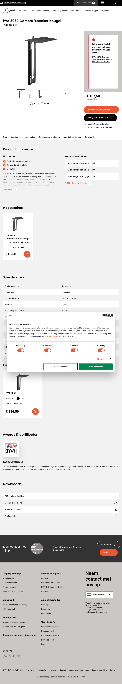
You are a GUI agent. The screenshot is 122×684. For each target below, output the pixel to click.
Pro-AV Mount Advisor (50, 583)
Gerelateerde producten (49, 137)
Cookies (63, 670)
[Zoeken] (102, 3)
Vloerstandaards (10, 583)
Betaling (44, 605)
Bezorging (45, 609)
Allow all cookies (96, 367)
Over (5, 137)
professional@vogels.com (96, 612)
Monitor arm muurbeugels (14, 627)
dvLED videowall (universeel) (15, 605)
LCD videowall (9, 609)
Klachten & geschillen (99, 670)
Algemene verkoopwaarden (79, 670)
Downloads (89, 137)
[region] (40, 59)
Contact (44, 578)
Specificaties (16, 137)
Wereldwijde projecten (50, 627)
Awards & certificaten (72, 137)
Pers (43, 644)
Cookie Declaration (51, 336)
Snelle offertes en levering (15, 3)
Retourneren (46, 613)
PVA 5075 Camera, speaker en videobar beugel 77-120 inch (102, 59)
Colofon (113, 670)
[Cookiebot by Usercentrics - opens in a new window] (102, 315)
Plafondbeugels (9, 587)
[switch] (47, 350)
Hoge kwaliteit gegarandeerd (100, 128)
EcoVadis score (47, 640)
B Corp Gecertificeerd (50, 635)
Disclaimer (53, 670)
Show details (102, 359)
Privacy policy (41, 670)
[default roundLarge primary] (27, 254)
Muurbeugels (8, 578)
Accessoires (30, 137)
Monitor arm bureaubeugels (14, 622)
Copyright (30, 670)
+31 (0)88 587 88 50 (94, 610)
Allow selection (60, 367)
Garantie (44, 591)
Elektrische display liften (13, 591)
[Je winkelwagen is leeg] (110, 3)
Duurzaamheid (47, 631)
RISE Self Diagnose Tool (51, 587)
